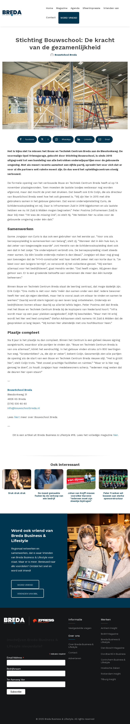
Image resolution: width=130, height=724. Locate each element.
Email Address (15, 657)
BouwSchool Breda (66, 55)
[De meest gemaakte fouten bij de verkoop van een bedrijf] (49, 479)
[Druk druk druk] (16, 479)
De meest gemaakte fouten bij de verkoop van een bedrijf (49, 496)
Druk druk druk (16, 493)
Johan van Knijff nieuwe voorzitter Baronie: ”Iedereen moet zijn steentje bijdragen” (81, 497)
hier (115, 435)
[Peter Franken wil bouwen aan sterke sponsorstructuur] (113, 479)
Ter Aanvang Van (16, 679)
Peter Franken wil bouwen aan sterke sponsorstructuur (113, 496)
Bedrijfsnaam (14, 668)
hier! (17, 417)
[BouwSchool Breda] (52, 55)
